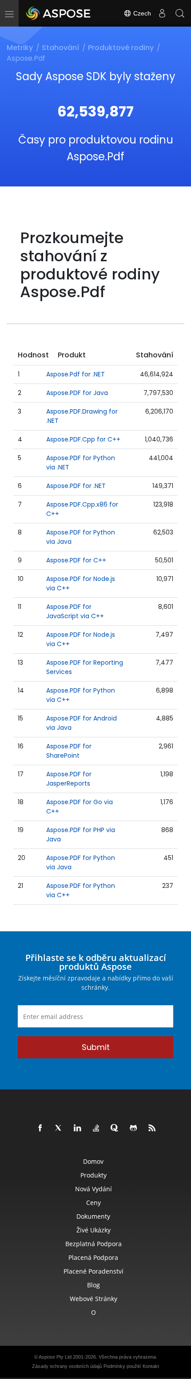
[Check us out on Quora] (115, 1128)
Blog (93, 1285)
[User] (162, 13)
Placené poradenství (93, 1271)
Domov (93, 1161)
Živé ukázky (93, 1230)
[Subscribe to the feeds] (152, 1128)
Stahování (60, 48)
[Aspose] (58, 13)
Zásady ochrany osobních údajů (67, 1366)
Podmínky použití (122, 1366)
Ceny (93, 1202)
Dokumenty (93, 1216)
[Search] (180, 13)
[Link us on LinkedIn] (78, 1128)
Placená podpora (93, 1257)
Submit (96, 1047)
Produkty (93, 1175)
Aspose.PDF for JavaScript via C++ (75, 611)
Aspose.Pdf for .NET (75, 374)
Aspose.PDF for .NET (76, 485)
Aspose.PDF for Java (77, 392)
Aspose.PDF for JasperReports (69, 779)
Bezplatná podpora (93, 1244)
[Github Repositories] (133, 1128)
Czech (141, 13)
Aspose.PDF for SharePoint (69, 751)
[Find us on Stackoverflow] (96, 1128)
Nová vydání (93, 1189)
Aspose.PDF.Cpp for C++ (83, 439)
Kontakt (151, 1366)
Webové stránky (93, 1298)
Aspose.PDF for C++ (76, 560)
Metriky (20, 48)
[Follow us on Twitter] (59, 1128)
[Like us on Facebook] (40, 1128)
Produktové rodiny (121, 48)
